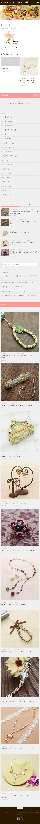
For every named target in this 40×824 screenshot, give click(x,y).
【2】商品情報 (7, 121)
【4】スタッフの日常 (9, 130)
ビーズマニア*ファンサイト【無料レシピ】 (15, 2)
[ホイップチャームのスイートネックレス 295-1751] (20, 725)
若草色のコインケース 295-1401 (19, 232)
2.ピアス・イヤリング (10, 156)
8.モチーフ (6, 182)
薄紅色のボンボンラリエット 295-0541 (13, 604)
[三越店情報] (10, 61)
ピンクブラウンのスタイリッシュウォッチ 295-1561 (17, 701)
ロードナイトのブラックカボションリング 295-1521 (19, 295)
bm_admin (5, 28)
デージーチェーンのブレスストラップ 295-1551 (17, 652)
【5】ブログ (7, 134)
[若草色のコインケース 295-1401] (5, 233)
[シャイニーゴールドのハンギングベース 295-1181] (5, 222)
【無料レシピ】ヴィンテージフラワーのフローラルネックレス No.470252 (27, 80)
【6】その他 (7, 138)
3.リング (5, 160)
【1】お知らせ (7, 117)
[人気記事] (29, 204)
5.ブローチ (6, 169)
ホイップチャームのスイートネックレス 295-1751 (17, 748)
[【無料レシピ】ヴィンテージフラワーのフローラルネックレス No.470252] (29, 66)
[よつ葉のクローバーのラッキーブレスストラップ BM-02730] (5, 212)
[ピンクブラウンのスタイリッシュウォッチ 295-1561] (20, 677)
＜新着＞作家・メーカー (10, 147)
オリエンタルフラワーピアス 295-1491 (22, 242)
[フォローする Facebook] (34, 95)
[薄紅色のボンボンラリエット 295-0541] (20, 578)
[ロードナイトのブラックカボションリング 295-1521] (5, 252)
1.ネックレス (7, 151)
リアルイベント (8, 190)
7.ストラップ (7, 177)
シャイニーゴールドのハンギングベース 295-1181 (18, 282)
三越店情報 (4, 68)
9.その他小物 (7, 186)
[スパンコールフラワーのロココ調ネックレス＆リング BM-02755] (20, 772)
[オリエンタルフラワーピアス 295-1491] (5, 243)
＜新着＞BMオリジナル (10, 143)
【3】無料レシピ (8, 125)
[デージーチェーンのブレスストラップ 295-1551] (20, 629)
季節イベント (7, 195)
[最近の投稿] (10, 204)
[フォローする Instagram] (37, 95)
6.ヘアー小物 (7, 173)
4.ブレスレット (7, 164)
